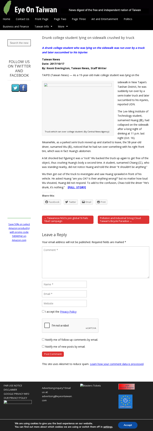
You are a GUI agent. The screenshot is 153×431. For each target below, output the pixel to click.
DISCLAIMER (10, 389)
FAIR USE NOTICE (13, 385)
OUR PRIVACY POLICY (15, 398)
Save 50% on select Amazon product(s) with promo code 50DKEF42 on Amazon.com (19, 232)
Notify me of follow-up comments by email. (71, 339)
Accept (128, 425)
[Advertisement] (19, 162)
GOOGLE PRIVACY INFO (16, 393)
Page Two (60, 19)
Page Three (79, 19)
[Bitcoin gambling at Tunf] (18, 403)
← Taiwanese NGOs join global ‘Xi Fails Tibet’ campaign (66, 219)
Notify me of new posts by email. (65, 346)
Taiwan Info (42, 26)
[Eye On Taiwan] (76, 7)
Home (6, 19)
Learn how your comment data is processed (116, 364)
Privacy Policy (68, 311)
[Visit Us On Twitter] (15, 91)
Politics (128, 19)
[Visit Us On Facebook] (23, 91)
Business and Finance (16, 26)
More (61, 26)
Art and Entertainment (104, 19)
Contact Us (22, 19)
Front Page (41, 19)
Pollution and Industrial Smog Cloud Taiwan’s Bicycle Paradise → (120, 219)
